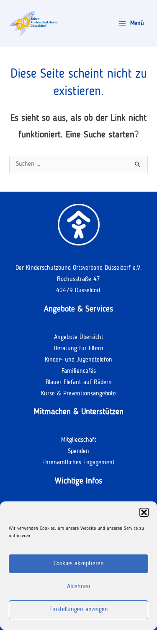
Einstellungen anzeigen (78, 610)
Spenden (78, 451)
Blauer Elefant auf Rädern (79, 383)
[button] (144, 512)
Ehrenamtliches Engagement (78, 463)
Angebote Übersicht (78, 337)
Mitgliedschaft (78, 440)
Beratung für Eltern (78, 349)
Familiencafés (79, 371)
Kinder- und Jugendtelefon (78, 360)
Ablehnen (78, 587)
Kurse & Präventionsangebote (78, 394)
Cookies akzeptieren (79, 564)
